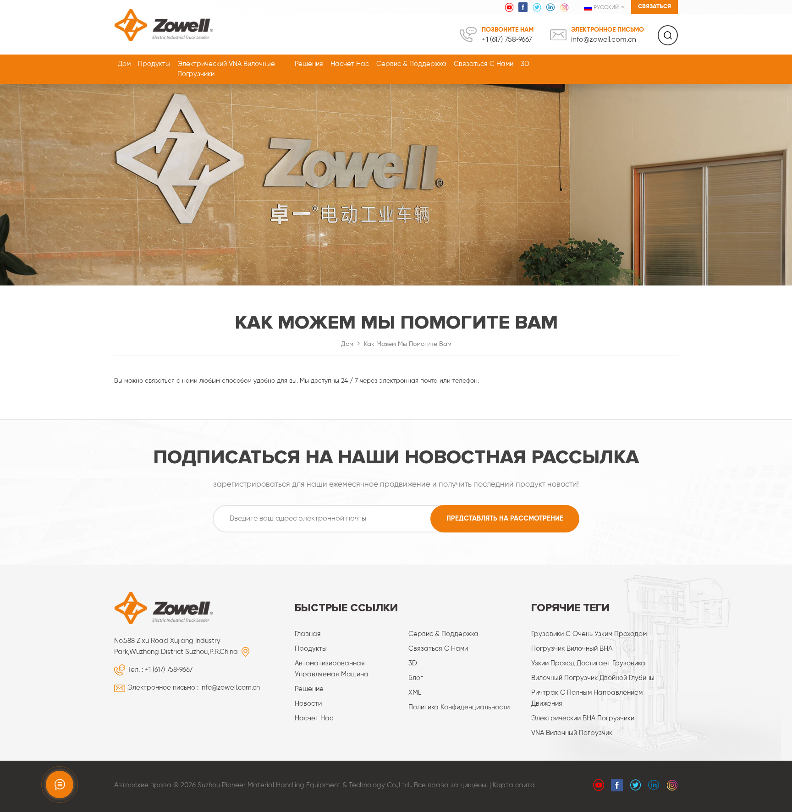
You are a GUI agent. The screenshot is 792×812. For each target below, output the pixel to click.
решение (309, 689)
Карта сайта (514, 785)
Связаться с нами (483, 63)
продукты (311, 648)
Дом (124, 63)
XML (414, 692)
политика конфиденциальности (459, 707)
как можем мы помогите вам (407, 344)
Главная (308, 634)
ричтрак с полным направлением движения (587, 698)
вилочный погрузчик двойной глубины (592, 678)
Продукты (154, 63)
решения (309, 63)
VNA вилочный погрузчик (571, 733)
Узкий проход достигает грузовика (588, 663)
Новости (308, 703)
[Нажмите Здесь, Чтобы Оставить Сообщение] (59, 784)
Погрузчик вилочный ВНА (571, 648)
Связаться (654, 7)
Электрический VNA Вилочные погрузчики (226, 68)
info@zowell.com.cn (603, 40)
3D (525, 63)
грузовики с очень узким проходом (589, 634)
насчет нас (349, 63)
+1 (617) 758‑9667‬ (507, 40)
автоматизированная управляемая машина (331, 669)
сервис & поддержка (411, 63)
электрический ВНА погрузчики (582, 718)
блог (415, 678)
